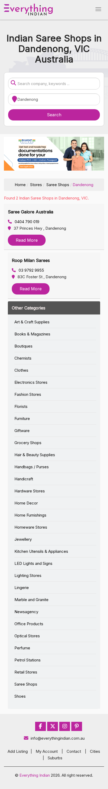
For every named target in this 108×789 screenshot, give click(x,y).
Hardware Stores (29, 490)
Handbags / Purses (31, 466)
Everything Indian (34, 775)
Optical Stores (27, 635)
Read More (27, 240)
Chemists (22, 358)
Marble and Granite (31, 599)
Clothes (21, 370)
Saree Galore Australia (30, 211)
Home (20, 184)
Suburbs (55, 757)
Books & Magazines (32, 334)
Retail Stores (25, 672)
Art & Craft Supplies (32, 321)
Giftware (22, 430)
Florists (21, 406)
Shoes (20, 696)
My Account (47, 751)
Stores (36, 184)
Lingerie (21, 587)
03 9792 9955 (31, 270)
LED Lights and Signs (33, 563)
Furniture (22, 418)
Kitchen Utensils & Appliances (41, 551)
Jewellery (23, 539)
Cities (95, 751)
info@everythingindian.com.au (58, 738)
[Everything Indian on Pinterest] (77, 726)
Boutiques (23, 346)
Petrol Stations (27, 660)
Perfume (22, 647)
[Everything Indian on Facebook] (40, 726)
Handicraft (23, 478)
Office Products (28, 623)
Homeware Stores (30, 527)
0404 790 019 (26, 221)
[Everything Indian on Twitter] (52, 726)
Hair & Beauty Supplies (34, 454)
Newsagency (26, 611)
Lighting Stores (27, 575)
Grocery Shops (27, 442)
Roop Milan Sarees (31, 260)
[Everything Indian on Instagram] (64, 726)
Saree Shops (57, 184)
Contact (74, 751)
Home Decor (26, 503)
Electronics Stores (30, 382)
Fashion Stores (27, 394)
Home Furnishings (30, 515)
